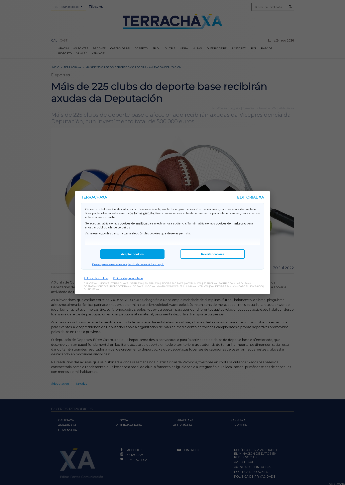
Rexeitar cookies (212, 254)
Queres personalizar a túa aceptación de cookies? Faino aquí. (128, 264)
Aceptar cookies (132, 254)
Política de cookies (96, 278)
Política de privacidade (128, 278)
